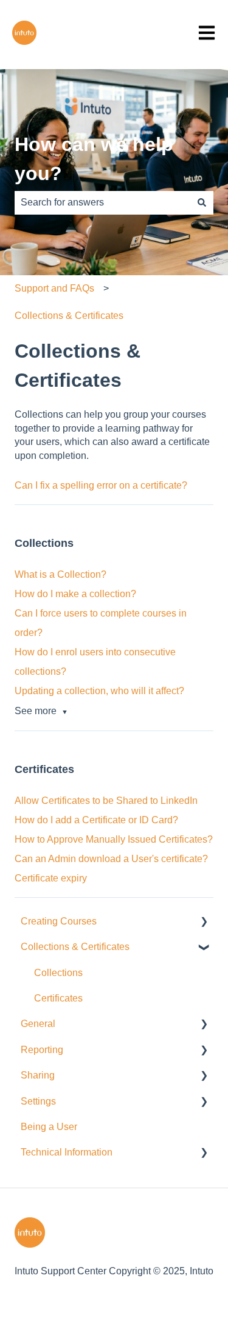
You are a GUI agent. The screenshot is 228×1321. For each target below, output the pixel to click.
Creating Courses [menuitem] (59, 921)
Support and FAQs (54, 288)
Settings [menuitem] (38, 1101)
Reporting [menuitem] (42, 1050)
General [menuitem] (38, 1023)
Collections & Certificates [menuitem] (75, 946)
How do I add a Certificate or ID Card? (96, 820)
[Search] (201, 202)
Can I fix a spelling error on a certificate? (101, 485)
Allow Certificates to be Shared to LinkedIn (106, 800)
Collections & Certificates (69, 315)
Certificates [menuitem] (58, 998)
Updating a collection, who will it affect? (99, 691)
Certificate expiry (51, 878)
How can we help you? (94, 158)
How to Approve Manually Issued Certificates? (114, 839)
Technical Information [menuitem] (66, 1152)
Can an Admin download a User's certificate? (111, 859)
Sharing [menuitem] (38, 1075)
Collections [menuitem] (58, 973)
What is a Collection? (60, 574)
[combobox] (102, 202)
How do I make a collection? (75, 594)
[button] (203, 922)
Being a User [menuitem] (49, 1127)
